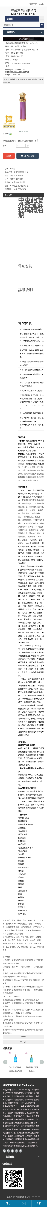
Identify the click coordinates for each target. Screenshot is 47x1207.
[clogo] (23, 11)
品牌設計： (9, 189)
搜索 (42, 25)
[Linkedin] (12, 1151)
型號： (7, 169)
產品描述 (8, 195)
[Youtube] (20, 1151)
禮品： (7, 176)
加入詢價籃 (29, 156)
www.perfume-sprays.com (20, 63)
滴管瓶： (8, 182)
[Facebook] (4, 1151)
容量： (7, 186)
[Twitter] (16, 1151)
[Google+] (8, 1151)
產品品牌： (9, 172)
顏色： (7, 179)
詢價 (9, 156)
